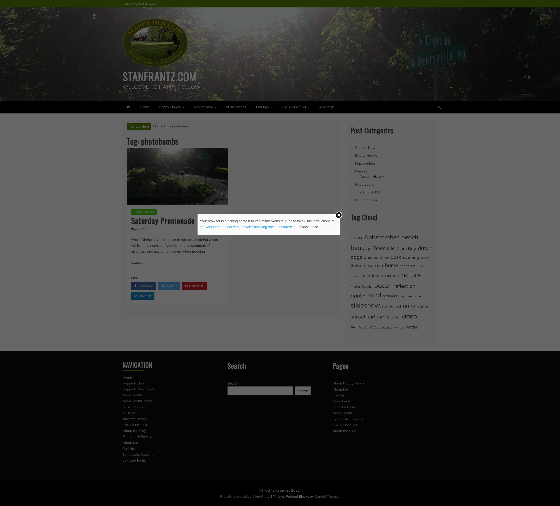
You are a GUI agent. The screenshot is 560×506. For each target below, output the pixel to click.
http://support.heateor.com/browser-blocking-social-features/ (246, 227)
